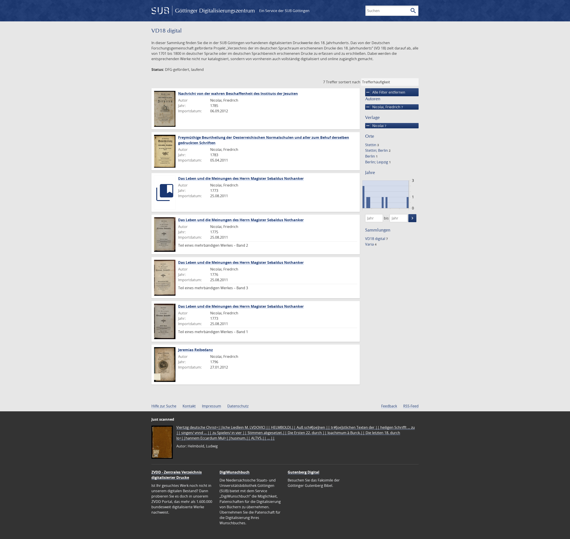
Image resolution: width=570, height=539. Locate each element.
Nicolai (375, 125)
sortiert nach (349, 82)
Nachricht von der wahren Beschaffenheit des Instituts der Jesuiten (238, 93)
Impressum (211, 406)
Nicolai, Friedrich (384, 107)
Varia (371, 244)
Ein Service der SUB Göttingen (284, 10)
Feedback (389, 406)
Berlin (371, 156)
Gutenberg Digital (303, 472)
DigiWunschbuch (235, 472)
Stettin (372, 144)
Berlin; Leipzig (378, 162)
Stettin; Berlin (378, 150)
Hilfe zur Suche (163, 406)
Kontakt (189, 406)
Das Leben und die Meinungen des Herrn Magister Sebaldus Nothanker (241, 178)
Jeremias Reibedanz (195, 349)
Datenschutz (237, 406)
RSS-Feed (411, 406)
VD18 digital (376, 238)
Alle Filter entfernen (385, 92)
